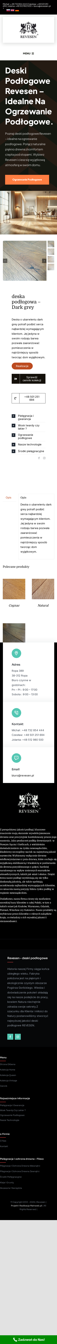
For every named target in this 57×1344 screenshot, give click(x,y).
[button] (28, 417)
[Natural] (43, 581)
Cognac (14, 605)
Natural (43, 605)
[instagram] (44, 458)
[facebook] (39, 458)
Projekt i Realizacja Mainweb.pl (26, 1205)
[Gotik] (14, 625)
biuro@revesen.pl (42, 6)
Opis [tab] (8, 497)
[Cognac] (14, 581)
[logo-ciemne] (28, 20)
